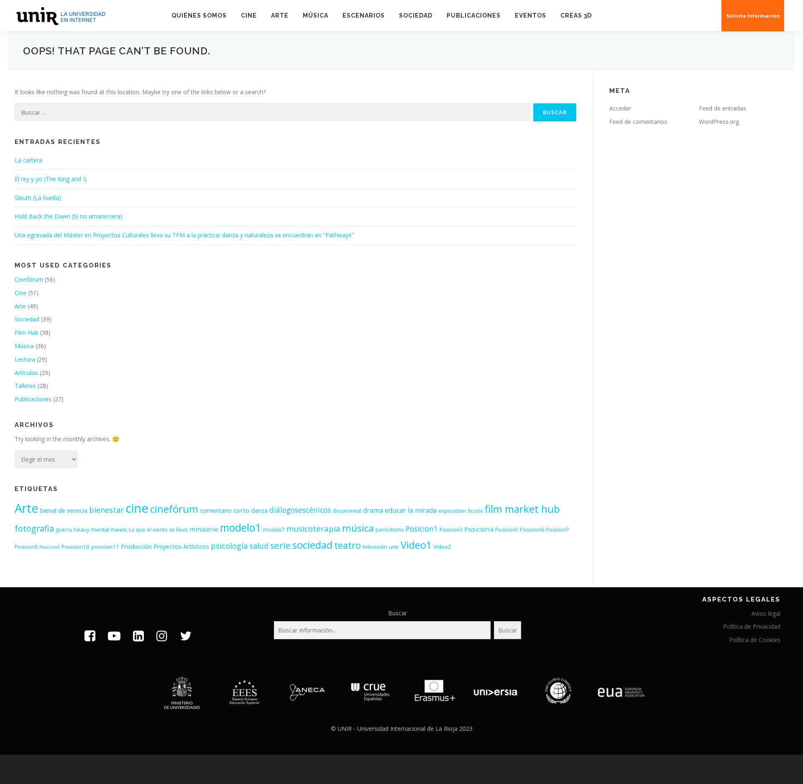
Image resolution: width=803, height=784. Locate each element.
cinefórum (174, 509)
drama (373, 510)
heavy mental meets (100, 529)
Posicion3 (451, 529)
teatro (347, 545)
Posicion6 (532, 529)
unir (394, 546)
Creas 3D (576, 15)
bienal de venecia (63, 510)
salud (259, 546)
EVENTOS (530, 15)
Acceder (620, 108)
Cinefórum (29, 279)
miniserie (203, 529)
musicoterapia (313, 528)
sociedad (312, 545)
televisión (375, 546)
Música (315, 15)
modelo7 (274, 529)
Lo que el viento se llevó (158, 529)
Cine (249, 15)
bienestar (106, 510)
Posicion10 (75, 546)
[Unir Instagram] (161, 635)
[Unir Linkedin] (138, 635)
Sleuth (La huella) (38, 198)
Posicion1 (422, 529)
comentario (216, 510)
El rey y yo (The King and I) (51, 179)
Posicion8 (26, 546)
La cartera (28, 160)
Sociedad (415, 15)
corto (241, 510)
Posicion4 (479, 529)
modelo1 (240, 528)
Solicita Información (753, 16)
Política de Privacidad (751, 626)
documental (346, 510)
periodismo (390, 529)
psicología (229, 546)
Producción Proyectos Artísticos (165, 546)
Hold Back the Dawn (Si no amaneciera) (69, 216)
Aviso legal (766, 613)
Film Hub (26, 333)
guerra (64, 529)
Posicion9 (49, 547)
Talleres (25, 386)
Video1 (416, 545)
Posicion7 (557, 529)
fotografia (34, 528)
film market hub (522, 509)
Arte (280, 15)
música (358, 528)
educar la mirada (411, 510)
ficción (475, 510)
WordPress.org (719, 122)
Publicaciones (474, 15)
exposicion (452, 510)
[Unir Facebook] (89, 635)
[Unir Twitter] (186, 635)
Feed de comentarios (638, 122)
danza (259, 510)
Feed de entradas (722, 108)
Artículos (26, 373)
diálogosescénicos (300, 510)
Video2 (442, 546)
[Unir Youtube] (114, 635)
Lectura (25, 359)
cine (136, 508)
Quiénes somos (199, 15)
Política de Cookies (754, 640)
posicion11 (105, 546)
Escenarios (364, 15)
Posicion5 (506, 529)
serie (280, 545)
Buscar (397, 613)
